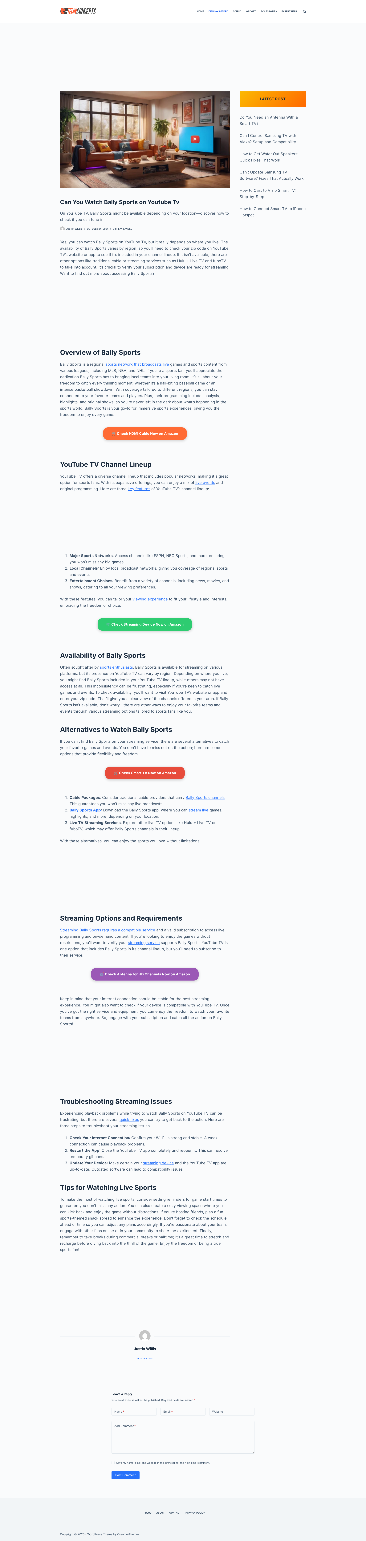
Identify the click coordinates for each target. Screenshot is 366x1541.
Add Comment (125, 1426)
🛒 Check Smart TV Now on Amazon (145, 773)
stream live (198, 810)
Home (200, 11)
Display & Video (218, 11)
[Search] (304, 11)
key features (139, 489)
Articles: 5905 (145, 1358)
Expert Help (289, 11)
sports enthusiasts (116, 667)
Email (168, 1411)
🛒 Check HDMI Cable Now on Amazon (145, 434)
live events (205, 482)
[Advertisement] (183, 51)
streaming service (144, 942)
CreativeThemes (128, 1534)
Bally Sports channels (205, 797)
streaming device (158, 1163)
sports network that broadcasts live (137, 364)
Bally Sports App (85, 810)
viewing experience (150, 599)
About (160, 1512)
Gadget (251, 11)
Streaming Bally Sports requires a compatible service (107, 930)
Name (119, 1411)
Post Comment (125, 1475)
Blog (148, 1512)
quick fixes (129, 1119)
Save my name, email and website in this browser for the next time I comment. (163, 1462)
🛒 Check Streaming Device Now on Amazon (145, 624)
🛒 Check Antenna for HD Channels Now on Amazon (145, 974)
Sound (237, 11)
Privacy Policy (195, 1512)
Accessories (269, 11)
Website (217, 1411)
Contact (175, 1512)
